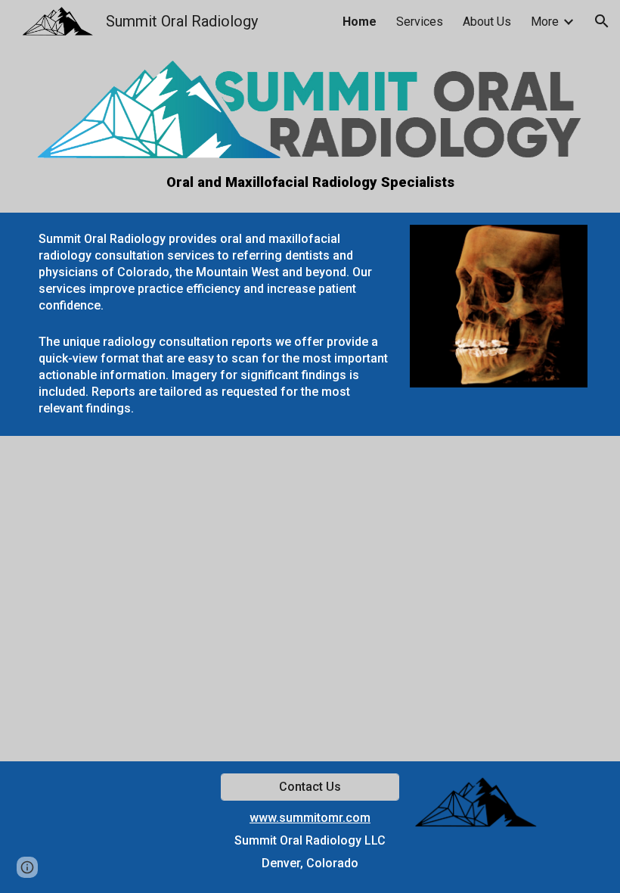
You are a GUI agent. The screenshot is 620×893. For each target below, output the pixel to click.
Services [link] (419, 21)
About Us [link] (487, 21)
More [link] (545, 21)
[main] (310, 182)
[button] (602, 21)
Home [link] (360, 21)
